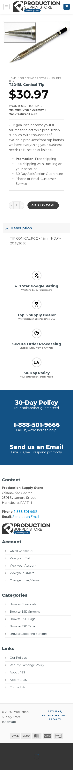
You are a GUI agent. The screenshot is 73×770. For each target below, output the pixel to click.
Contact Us (17, 687)
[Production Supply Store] (36, 6)
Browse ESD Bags (22, 619)
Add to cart (43, 205)
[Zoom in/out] (4, 747)
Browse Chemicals (23, 604)
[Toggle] (7, 228)
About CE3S (18, 680)
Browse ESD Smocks (25, 611)
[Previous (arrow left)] (4, 763)
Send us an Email (36, 447)
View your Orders (22, 573)
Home (12, 78)
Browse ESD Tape (22, 626)
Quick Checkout (21, 551)
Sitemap (9, 722)
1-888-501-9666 (36, 424)
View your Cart (20, 558)
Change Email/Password (27, 580)
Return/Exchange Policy (27, 665)
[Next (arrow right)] (15, 763)
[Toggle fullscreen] (15, 747)
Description (21, 228)
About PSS (17, 672)
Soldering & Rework (34, 78)
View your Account (23, 565)
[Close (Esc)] (38, 747)
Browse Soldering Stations (28, 634)
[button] (6, 7)
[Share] (26, 747)
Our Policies (18, 657)
